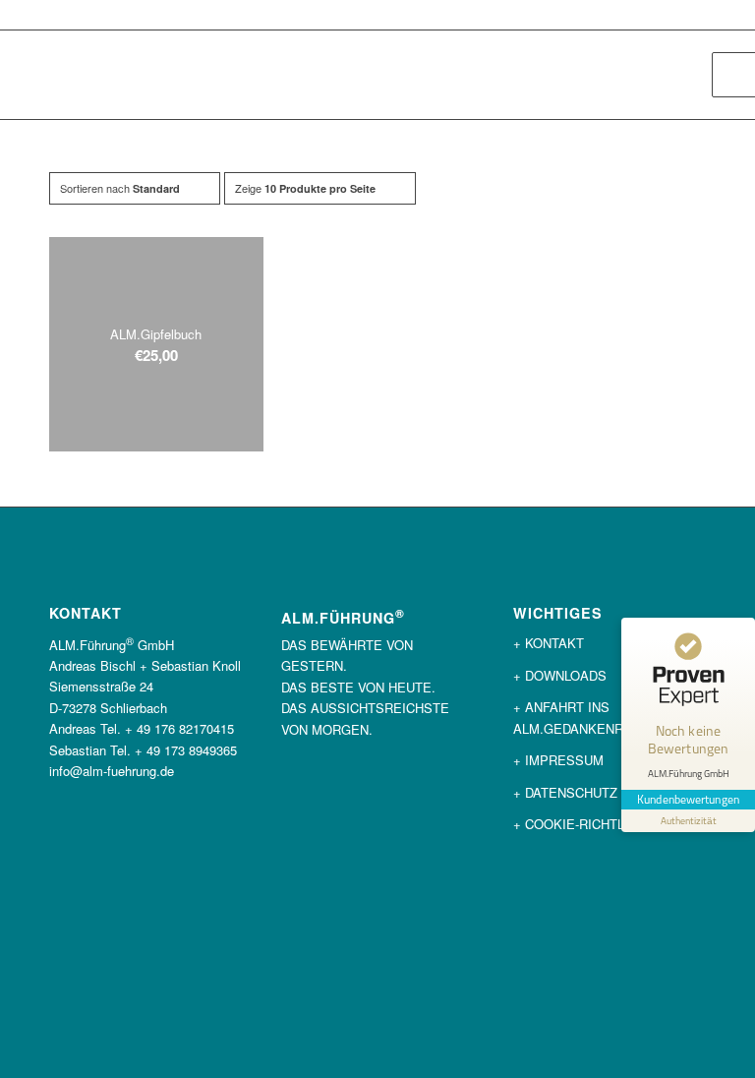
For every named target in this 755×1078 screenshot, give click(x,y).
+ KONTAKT (548, 642)
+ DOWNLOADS (560, 675)
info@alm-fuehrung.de (111, 770)
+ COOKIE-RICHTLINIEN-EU (596, 823)
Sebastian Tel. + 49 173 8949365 (143, 750)
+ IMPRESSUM (558, 759)
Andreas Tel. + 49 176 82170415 (141, 728)
